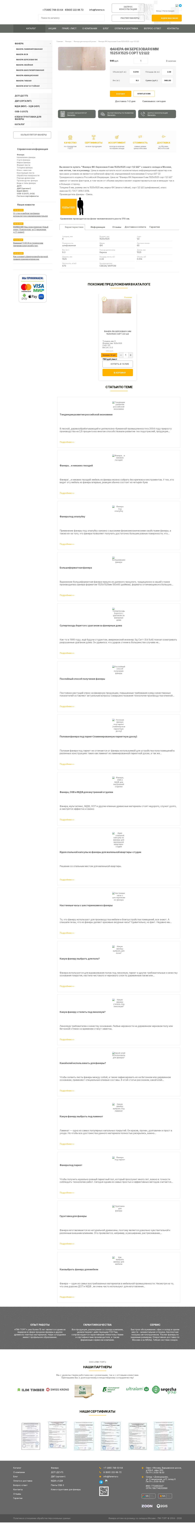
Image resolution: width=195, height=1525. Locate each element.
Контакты (173, 28)
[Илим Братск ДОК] (31, 1389)
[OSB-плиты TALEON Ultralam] (137, 1389)
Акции (52, 28)
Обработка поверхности (28, 175)
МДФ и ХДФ (57, 1481)
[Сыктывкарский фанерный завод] (110, 1389)
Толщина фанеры (25, 167)
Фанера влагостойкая (28, 86)
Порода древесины (26, 178)
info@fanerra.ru (96, 9)
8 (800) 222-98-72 (112, 1472)
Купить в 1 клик (144, 94)
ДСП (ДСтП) (21, 95)
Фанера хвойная (24, 65)
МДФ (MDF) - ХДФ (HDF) (27, 106)
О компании (89, 28)
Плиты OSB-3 (57, 1485)
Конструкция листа (25, 173)
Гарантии (17, 1498)
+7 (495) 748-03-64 (113, 1468)
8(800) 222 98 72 (74, 9)
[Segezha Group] (164, 1389)
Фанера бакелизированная (30, 70)
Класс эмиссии (24, 170)
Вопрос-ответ (152, 28)
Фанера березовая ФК (27, 60)
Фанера (19, 43)
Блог (106, 28)
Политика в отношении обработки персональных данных (42, 1518)
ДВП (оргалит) (23, 101)
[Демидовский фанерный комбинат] (84, 1391)
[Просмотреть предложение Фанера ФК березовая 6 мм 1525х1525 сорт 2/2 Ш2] (117, 306)
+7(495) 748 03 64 (52, 9)
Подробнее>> (67, 442)
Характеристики (73, 227)
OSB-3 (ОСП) (21, 111)
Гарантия (154, 227)
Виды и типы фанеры (26, 183)
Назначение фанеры (26, 157)
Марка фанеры (23, 162)
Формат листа (23, 165)
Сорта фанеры (23, 160)
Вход (158, 11)
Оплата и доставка (126, 28)
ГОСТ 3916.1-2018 (80, 191)
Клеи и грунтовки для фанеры (28, 118)
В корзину (120, 94)
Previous (9, 1391)
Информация (97, 227)
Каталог (31, 28)
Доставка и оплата (135, 227)
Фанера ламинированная (29, 49)
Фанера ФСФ (22, 54)
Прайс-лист (69, 28)
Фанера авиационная (27, 75)
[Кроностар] (57, 1389)
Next (179, 1391)
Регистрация (168, 11)
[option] (118, 338)
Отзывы (116, 227)
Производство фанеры (27, 180)
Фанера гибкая (23, 81)
